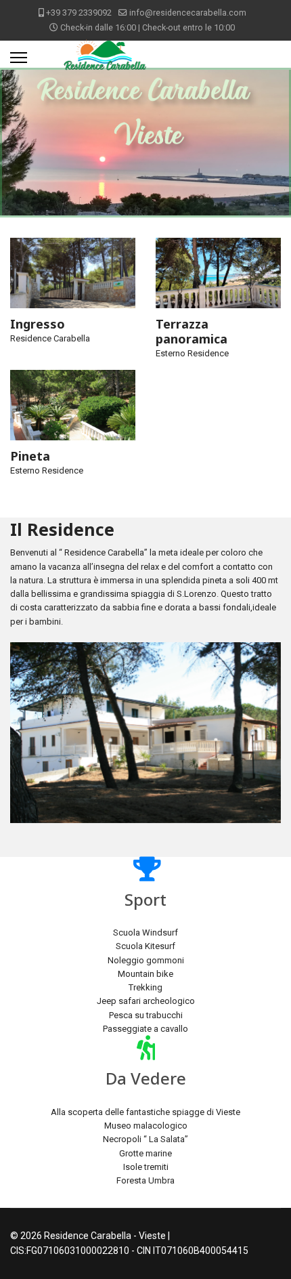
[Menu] (18, 58)
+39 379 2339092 (79, 12)
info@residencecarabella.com (187, 12)
